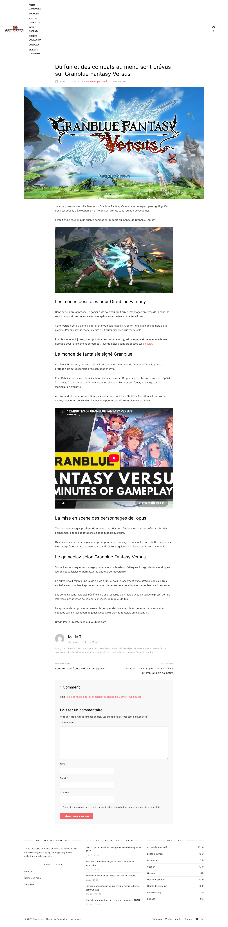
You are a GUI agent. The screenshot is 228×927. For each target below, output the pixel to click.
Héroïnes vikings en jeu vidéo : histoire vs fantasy (111, 875)
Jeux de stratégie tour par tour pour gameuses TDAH (113, 900)
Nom (63, 764)
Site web (64, 792)
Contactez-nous (32, 878)
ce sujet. (148, 343)
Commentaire (67, 722)
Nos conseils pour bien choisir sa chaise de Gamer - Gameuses (104, 696)
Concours (152, 860)
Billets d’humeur (34, 51)
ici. (147, 612)
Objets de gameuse (157, 886)
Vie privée (29, 884)
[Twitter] (213, 31)
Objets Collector (35, 38)
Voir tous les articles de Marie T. (84, 642)
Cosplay (34, 44)
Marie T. (63, 81)
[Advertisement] (129, 29)
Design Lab (62, 919)
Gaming (151, 873)
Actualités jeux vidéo (97, 81)
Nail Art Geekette (34, 20)
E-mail (64, 778)
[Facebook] (213, 27)
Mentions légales (173, 919)
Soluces (34, 13)
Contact (188, 919)
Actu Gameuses (35, 7)
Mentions (29, 871)
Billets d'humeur (155, 853)
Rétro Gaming (33, 29)
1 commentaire (119, 81)
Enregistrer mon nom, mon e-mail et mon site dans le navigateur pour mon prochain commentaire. (112, 807)
